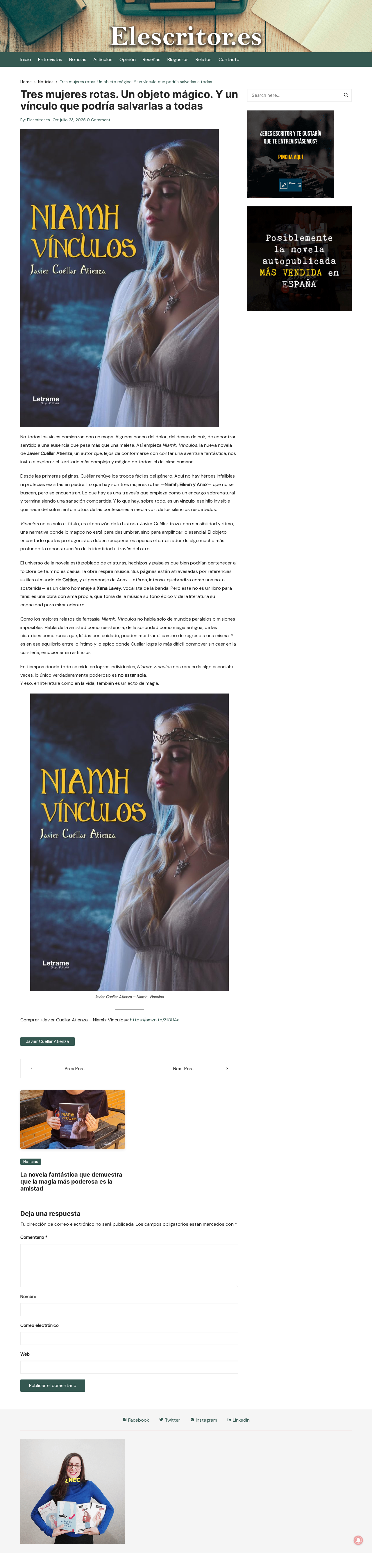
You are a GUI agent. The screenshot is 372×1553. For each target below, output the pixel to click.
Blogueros (178, 59)
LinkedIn (241, 1420)
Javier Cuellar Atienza (47, 1041)
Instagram (206, 1420)
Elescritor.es (38, 119)
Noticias (77, 59)
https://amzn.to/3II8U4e (155, 1020)
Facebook (138, 1420)
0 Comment (98, 119)
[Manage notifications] (358, 1540)
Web (25, 1354)
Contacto (229, 59)
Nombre (28, 1297)
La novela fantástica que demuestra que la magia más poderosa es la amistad (71, 1181)
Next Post (183, 1069)
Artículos (102, 59)
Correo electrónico (39, 1325)
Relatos (204, 59)
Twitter (172, 1420)
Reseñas (151, 59)
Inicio (25, 59)
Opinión (127, 59)
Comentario (33, 1237)
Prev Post (75, 1069)
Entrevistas (50, 59)
